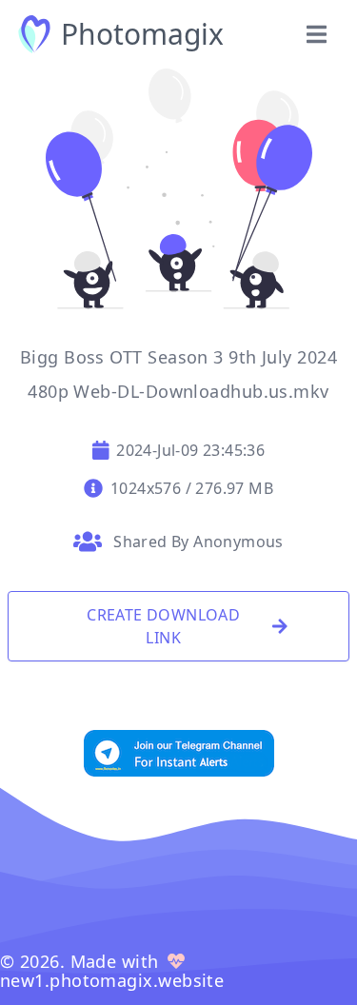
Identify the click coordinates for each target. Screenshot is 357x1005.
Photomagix (142, 34)
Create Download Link (163, 626)
